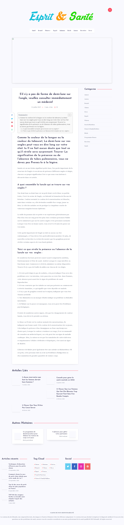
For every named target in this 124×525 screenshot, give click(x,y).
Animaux (62, 30)
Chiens (87, 107)
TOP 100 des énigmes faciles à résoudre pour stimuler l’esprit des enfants (17, 498)
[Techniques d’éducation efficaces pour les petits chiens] (4, 466)
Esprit (55, 30)
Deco (90, 30)
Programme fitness (90, 137)
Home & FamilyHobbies (92, 129)
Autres (87, 99)
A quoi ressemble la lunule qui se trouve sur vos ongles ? (41, 129)
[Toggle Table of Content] (69, 115)
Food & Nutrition (90, 125)
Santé (34, 30)
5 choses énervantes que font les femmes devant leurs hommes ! (31, 380)
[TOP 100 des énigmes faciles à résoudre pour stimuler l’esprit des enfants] (4, 497)
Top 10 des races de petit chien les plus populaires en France (17, 486)
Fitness (47, 30)
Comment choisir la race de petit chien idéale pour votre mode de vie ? (18, 476)
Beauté (40, 30)
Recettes (83, 30)
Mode (69, 30)
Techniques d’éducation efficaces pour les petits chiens (17, 466)
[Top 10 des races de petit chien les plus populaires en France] (4, 487)
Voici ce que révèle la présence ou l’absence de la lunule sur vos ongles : (46, 131)
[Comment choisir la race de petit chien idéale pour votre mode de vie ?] (4, 476)
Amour (76, 30)
